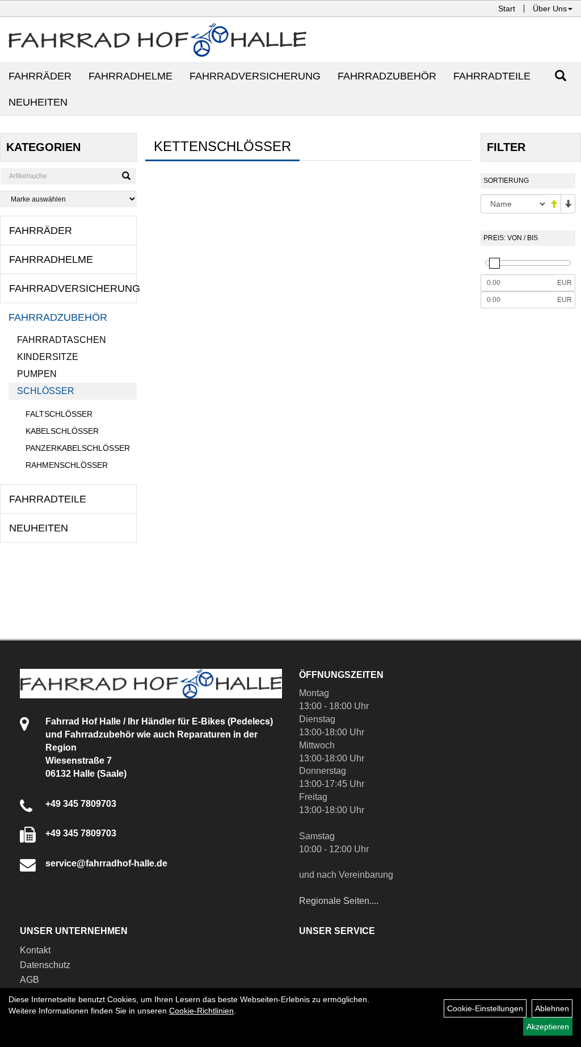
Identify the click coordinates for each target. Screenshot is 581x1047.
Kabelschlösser (62, 430)
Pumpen (37, 374)
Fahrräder (40, 76)
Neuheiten (38, 102)
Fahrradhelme (130, 76)
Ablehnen (552, 1008)
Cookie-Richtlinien (201, 1010)
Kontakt (35, 950)
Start (506, 8)
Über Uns (550, 8)
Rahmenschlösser (67, 465)
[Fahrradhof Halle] (157, 40)
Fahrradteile (492, 76)
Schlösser (45, 391)
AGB (29, 980)
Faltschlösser (59, 413)
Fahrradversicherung (255, 76)
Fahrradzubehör (387, 76)
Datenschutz (45, 965)
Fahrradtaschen (61, 340)
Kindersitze (47, 357)
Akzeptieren (548, 1026)
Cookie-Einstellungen (485, 1008)
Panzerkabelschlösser (78, 448)
